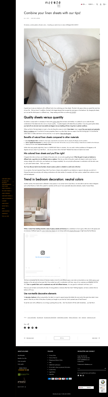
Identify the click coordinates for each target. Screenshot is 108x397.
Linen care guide (22, 361)
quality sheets (56, 122)
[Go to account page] (100, 4)
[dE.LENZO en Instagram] (83, 376)
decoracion (40, 317)
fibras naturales (73, 317)
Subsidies (51, 374)
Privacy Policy (52, 355)
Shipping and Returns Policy (55, 360)
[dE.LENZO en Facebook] (78, 376)
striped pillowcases (74, 231)
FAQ (50, 362)
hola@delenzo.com (85, 359)
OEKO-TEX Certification (54, 365)
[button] (84, 4)
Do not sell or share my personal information (59, 367)
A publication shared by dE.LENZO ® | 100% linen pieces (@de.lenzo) (42, 276)
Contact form (81, 361)
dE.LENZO (73, 112)
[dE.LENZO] (52, 4)
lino (80, 317)
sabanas (84, 317)
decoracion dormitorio (50, 317)
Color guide (20, 364)
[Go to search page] (97, 4)
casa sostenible (32, 317)
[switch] (102, 391)
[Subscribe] (105, 368)
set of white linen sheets (48, 231)
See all (62, 338)
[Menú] (105, 380)
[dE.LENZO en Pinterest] (81, 376)
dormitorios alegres (62, 317)
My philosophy (21, 355)
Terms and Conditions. (90, 373)
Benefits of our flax (22, 358)
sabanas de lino (91, 317)
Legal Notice (52, 372)
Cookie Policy (52, 369)
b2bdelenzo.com (88, 364)
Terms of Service (53, 358)
